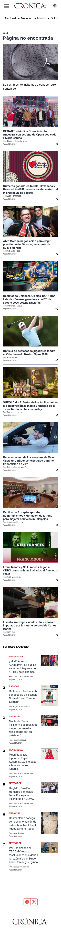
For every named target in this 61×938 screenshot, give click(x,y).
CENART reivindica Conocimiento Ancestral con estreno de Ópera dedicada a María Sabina (29, 134)
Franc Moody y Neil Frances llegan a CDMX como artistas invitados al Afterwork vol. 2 (30, 570)
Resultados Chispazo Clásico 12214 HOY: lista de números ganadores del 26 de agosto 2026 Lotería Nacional (29, 299)
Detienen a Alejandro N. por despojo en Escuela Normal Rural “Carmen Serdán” (23, 696)
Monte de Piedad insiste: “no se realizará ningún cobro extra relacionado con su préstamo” (23, 728)
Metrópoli (26, 18)
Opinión (55, 18)
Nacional (10, 18)
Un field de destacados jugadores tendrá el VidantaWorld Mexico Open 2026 (29, 352)
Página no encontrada (28, 38)
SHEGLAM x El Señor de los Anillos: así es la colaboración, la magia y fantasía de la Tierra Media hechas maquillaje (30, 406)
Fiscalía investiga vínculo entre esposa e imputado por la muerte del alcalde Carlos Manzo (29, 625)
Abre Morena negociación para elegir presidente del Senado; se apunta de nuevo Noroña (26, 244)
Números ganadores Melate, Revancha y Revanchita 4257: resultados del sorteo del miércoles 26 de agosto (30, 189)
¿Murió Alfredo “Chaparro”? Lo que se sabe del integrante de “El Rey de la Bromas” (22, 666)
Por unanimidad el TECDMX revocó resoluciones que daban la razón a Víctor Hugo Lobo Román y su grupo (23, 855)
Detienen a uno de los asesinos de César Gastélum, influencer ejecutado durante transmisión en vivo (29, 460)
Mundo (41, 18)
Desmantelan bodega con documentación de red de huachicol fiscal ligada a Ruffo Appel (22, 823)
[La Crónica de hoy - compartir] (56, 144)
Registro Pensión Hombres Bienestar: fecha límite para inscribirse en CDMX (21, 793)
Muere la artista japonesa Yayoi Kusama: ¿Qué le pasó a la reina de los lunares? (22, 762)
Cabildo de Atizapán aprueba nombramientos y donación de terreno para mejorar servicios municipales (27, 516)
